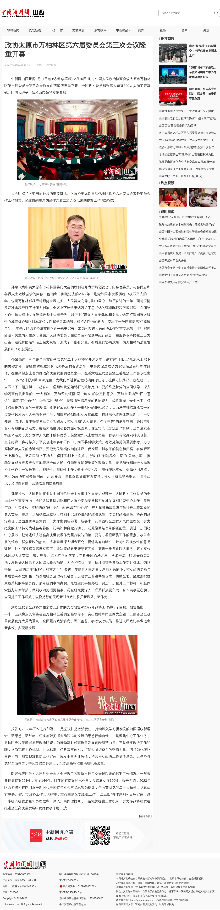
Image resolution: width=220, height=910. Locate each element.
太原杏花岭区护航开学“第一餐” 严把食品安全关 (187, 246)
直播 (163, 30)
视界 (141, 30)
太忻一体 (57, 30)
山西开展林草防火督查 (172, 260)
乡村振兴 (100, 30)
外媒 (206, 30)
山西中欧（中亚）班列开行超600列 (180, 176)
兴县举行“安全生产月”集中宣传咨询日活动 (184, 217)
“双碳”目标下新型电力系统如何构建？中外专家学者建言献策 (203, 72)
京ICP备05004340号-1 (71, 892)
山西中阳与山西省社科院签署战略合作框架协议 (188, 231)
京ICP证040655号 (69, 880)
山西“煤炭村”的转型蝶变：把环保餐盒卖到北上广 (203, 50)
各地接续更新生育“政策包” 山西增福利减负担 (186, 154)
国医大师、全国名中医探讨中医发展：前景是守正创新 (203, 93)
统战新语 (35, 30)
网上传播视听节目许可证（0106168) (79, 874)
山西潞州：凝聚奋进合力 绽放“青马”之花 (183, 274)
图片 (185, 30)
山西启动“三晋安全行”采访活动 (177, 125)
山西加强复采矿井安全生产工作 (178, 282)
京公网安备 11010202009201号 (80, 886)
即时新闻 (13, 30)
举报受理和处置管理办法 (72, 904)
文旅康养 (78, 30)
